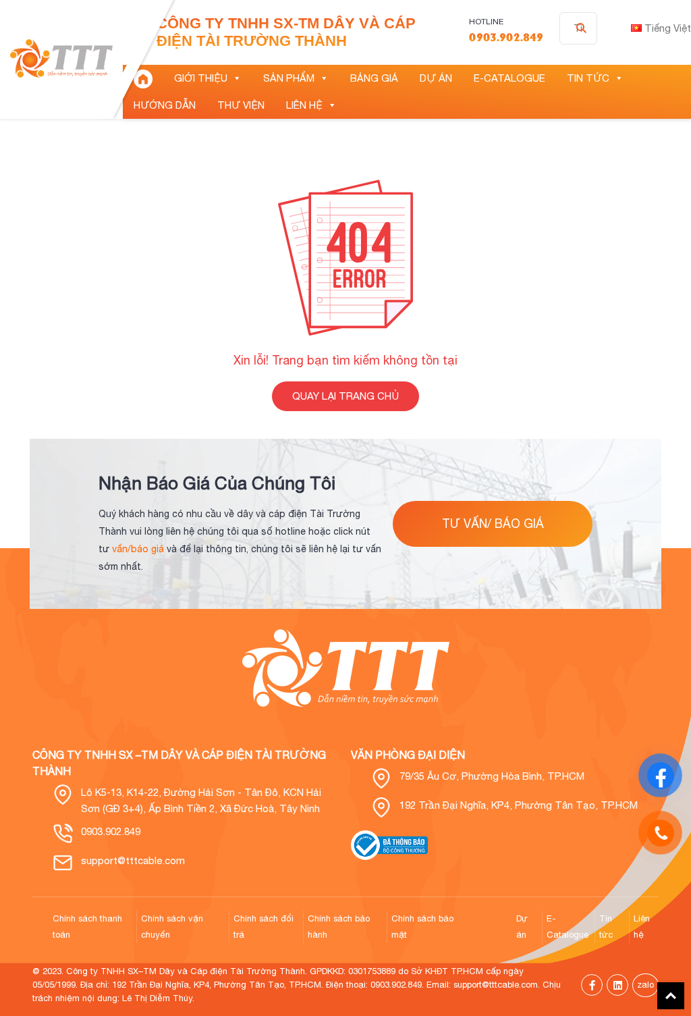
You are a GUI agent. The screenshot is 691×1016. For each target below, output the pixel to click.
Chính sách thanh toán (87, 926)
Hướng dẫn (165, 105)
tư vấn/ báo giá (493, 523)
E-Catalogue (509, 78)
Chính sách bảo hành (339, 926)
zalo (645, 985)
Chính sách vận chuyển (172, 926)
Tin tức (588, 78)
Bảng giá (374, 78)
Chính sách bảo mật (422, 926)
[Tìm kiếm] (581, 28)
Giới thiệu (200, 78)
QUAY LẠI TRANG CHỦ (345, 396)
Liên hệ (304, 105)
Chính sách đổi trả (263, 926)
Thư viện (241, 105)
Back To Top (670, 995)
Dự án (436, 78)
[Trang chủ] (143, 78)
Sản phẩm (288, 78)
